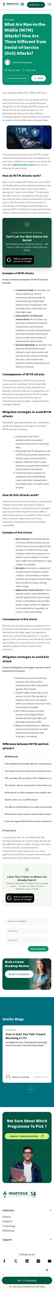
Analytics (7, 1221)
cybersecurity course (23, 164)
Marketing (8, 1230)
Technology (8, 1226)
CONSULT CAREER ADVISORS (23, 1136)
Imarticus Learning (22, 62)
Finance (6, 1216)
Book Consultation (19, 974)
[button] (31, 1089)
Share (40, 78)
